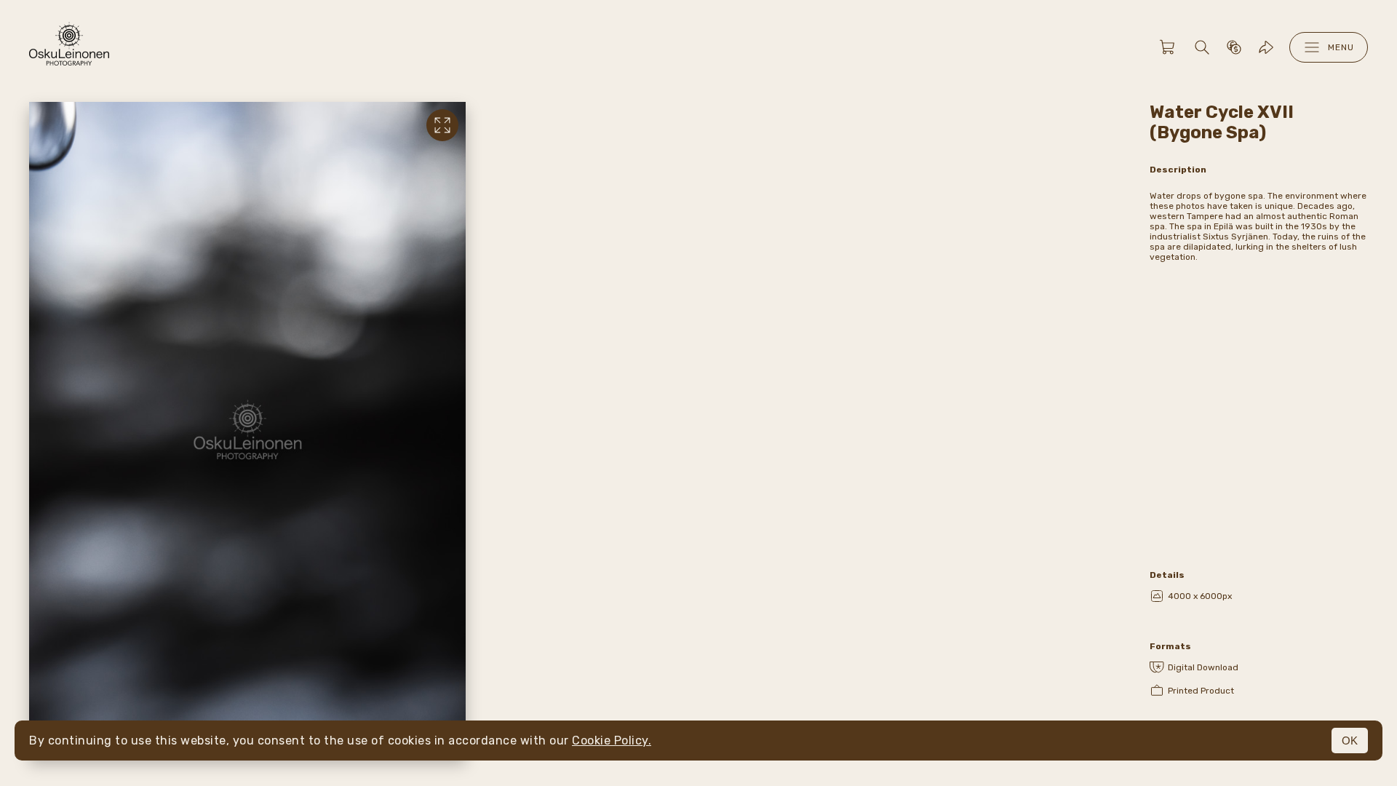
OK (1350, 740)
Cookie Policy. (611, 740)
